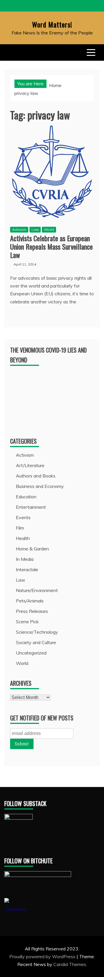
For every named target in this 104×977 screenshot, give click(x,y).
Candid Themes (69, 964)
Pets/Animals (30, 601)
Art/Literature (30, 465)
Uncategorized (31, 653)
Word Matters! (52, 24)
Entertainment (31, 507)
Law (35, 229)
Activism (19, 229)
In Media (25, 559)
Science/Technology (37, 632)
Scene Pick (27, 621)
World (49, 229)
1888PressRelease (16, 909)
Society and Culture (36, 642)
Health (23, 538)
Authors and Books (35, 476)
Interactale (27, 569)
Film (20, 528)
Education (26, 496)
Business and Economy (40, 486)
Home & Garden (32, 549)
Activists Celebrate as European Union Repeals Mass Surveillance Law (51, 246)
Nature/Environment (37, 590)
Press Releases (32, 611)
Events (23, 517)
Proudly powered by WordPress (43, 956)
